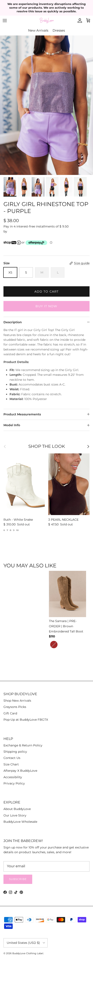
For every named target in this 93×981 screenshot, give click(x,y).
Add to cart (46, 291)
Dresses (59, 30)
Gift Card (10, 713)
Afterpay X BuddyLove (20, 771)
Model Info (11, 425)
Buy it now (46, 306)
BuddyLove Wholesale (20, 822)
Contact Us (11, 758)
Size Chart (11, 764)
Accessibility (12, 777)
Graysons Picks (14, 707)
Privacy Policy (14, 783)
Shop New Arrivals (17, 701)
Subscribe (18, 879)
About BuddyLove (17, 809)
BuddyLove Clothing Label (27, 953)
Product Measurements (22, 414)
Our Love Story (14, 815)
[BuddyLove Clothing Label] (46, 21)
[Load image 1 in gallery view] (46, 105)
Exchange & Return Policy (22, 745)
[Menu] (5, 20)
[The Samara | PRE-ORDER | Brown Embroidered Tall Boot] (68, 594)
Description (12, 322)
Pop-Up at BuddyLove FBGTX (25, 720)
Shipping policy (15, 752)
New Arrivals (38, 30)
